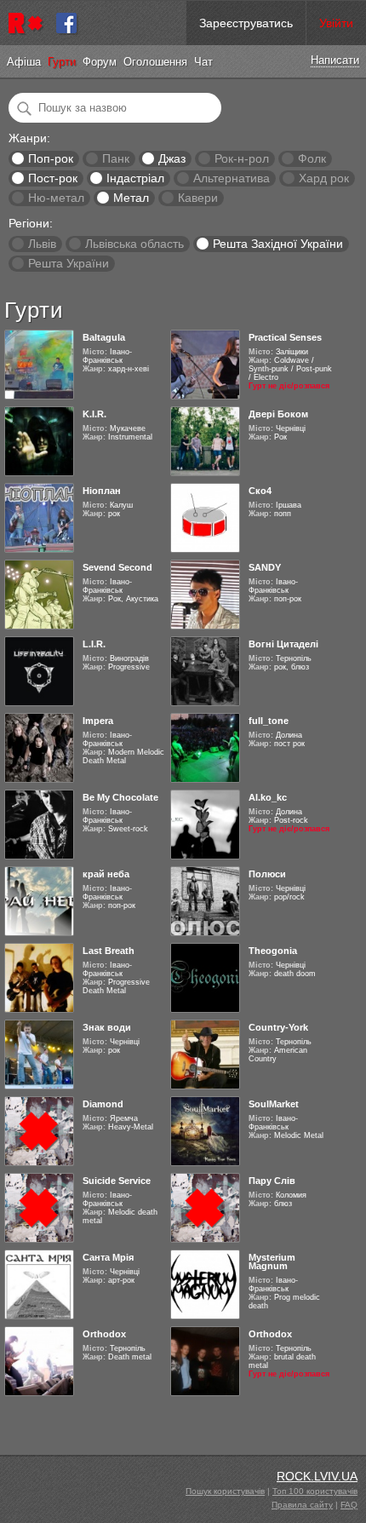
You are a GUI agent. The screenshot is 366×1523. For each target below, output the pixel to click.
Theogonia (273, 950)
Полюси (267, 874)
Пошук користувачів (225, 1491)
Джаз (172, 158)
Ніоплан (102, 491)
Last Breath (108, 950)
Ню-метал (56, 197)
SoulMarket (274, 1104)
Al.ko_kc (268, 797)
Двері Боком (278, 414)
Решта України (68, 263)
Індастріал (135, 178)
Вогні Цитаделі (283, 644)
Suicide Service (117, 1180)
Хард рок (324, 178)
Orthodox (104, 1334)
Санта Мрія (108, 1257)
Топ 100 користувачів (314, 1491)
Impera (98, 721)
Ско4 (260, 491)
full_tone (269, 721)
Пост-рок (52, 178)
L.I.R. (94, 644)
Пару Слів (272, 1180)
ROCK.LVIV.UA (317, 1476)
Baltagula (104, 337)
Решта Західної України (278, 243)
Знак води (107, 1027)
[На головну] (28, 23)
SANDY (265, 567)
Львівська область (134, 243)
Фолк (312, 158)
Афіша (24, 61)
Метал (131, 197)
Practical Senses (285, 337)
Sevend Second (117, 567)
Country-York (278, 1027)
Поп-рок (50, 158)
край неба (106, 874)
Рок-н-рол (241, 158)
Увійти (336, 23)
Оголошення (155, 61)
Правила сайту (302, 1504)
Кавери (198, 197)
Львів (42, 243)
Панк (115, 158)
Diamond (103, 1104)
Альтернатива (231, 178)
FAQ (348, 1504)
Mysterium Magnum (272, 1261)
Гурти (62, 61)
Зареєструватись (246, 23)
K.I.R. (94, 414)
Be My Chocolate (120, 797)
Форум (100, 61)
